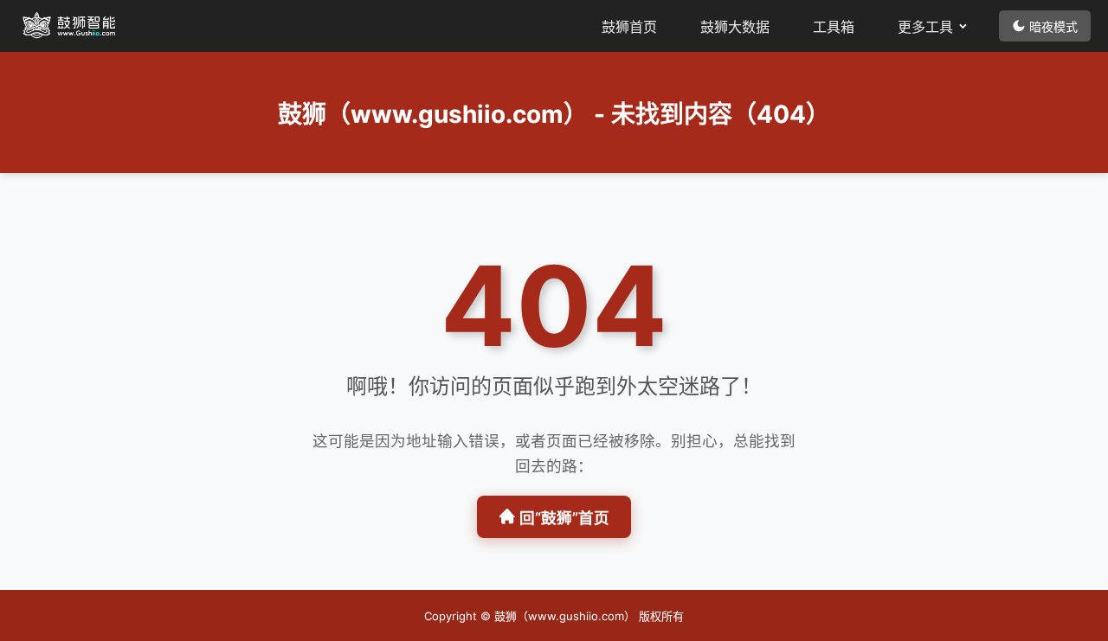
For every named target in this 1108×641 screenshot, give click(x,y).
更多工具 (925, 26)
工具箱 (833, 26)
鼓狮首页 (629, 26)
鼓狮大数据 (735, 26)
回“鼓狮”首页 (564, 518)
